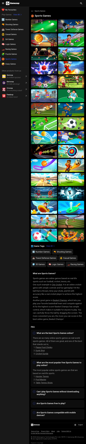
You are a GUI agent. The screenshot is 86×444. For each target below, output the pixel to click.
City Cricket (57, 284)
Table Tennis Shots (44, 383)
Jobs (58, 431)
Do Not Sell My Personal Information (42, 433)
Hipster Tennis (42, 376)
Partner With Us (66, 431)
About (53, 431)
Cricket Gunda (42, 354)
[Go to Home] (32, 11)
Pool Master (41, 379)
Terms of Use (35, 431)
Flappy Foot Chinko (44, 347)
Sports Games (40, 11)
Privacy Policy (45, 431)
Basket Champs (60, 300)
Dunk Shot (40, 350)
